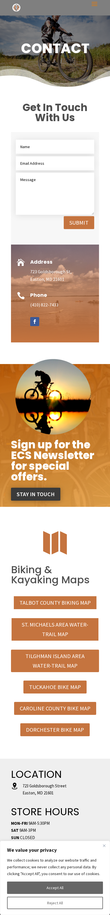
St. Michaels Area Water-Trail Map (55, 629)
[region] (55, 878)
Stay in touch (36, 494)
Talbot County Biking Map (55, 602)
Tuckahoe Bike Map (55, 686)
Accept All (55, 887)
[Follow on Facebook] (34, 321)
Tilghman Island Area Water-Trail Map (55, 660)
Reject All (55, 902)
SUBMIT (79, 222)
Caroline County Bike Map (55, 708)
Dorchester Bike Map (55, 729)
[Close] (104, 845)
